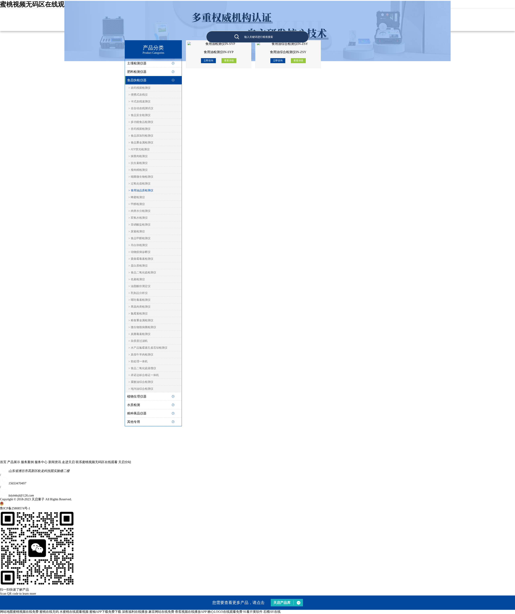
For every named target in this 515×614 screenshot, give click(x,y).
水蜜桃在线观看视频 (74, 611)
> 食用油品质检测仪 (140, 190)
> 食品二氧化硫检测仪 (142, 272)
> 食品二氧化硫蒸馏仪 (142, 368)
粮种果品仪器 (136, 413)
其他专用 (133, 421)
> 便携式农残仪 (138, 94)
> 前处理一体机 (138, 361)
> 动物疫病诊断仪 (139, 251)
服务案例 (27, 462)
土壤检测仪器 (136, 63)
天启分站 (124, 462)
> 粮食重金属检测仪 (140, 320)
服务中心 (41, 462)
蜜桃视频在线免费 (26, 611)
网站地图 (6, 611)
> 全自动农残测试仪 (140, 108)
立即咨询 (208, 60)
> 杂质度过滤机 (138, 340)
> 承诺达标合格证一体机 (143, 375)
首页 (3, 462)
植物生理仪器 (136, 396)
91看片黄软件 (253, 611)
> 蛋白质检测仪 (138, 265)
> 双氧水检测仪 (138, 217)
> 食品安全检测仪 (139, 115)
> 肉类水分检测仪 (139, 210)
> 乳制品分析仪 (138, 293)
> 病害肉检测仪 (138, 156)
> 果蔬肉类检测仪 (139, 306)
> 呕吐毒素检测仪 (139, 299)
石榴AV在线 (272, 611)
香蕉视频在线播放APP (191, 611)
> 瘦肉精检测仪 (138, 169)
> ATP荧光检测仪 (139, 149)
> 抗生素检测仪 (138, 163)
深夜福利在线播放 (135, 611)
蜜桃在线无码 (49, 611)
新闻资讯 (54, 462)
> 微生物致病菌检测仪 (142, 327)
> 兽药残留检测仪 (139, 128)
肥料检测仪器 (136, 71)
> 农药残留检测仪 (139, 87)
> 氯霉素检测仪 (138, 313)
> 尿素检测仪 (136, 231)
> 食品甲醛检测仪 (139, 238)
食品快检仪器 (136, 80)
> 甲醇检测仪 (136, 204)
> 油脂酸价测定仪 (139, 286)
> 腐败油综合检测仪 (140, 381)
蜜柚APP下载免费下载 (105, 611)
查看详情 (229, 60)
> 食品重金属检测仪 (140, 142)
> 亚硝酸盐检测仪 (139, 224)
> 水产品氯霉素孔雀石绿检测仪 (147, 347)
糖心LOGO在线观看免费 (224, 611)
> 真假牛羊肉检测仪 (140, 354)
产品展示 (13, 462)
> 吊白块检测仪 (138, 245)
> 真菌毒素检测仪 (139, 334)
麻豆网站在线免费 (161, 611)
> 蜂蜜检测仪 (136, 197)
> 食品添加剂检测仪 (140, 135)
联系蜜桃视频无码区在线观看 (96, 462)
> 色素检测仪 (136, 279)
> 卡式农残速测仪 (139, 101)
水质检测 (133, 405)
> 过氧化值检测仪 (139, 183)
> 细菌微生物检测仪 (140, 176)
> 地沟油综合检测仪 (140, 388)
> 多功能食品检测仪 (140, 122)
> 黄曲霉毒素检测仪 (140, 258)
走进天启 (68, 462)
